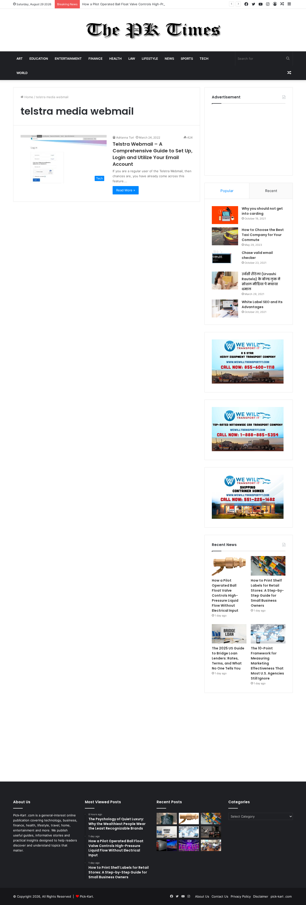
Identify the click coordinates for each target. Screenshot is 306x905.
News (169, 58)
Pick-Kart (86, 896)
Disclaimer (260, 896)
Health (115, 58)
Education (38, 58)
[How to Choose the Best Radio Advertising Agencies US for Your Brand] (211, 832)
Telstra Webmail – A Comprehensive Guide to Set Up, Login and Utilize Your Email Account (152, 154)
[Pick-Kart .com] (153, 30)
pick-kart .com (281, 896)
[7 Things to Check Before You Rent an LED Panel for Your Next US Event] (189, 845)
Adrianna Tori (125, 137)
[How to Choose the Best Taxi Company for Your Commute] (225, 236)
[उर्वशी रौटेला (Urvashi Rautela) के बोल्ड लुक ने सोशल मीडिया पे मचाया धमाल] (225, 280)
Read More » (125, 190)
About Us (202, 896)
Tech (204, 58)
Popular (227, 190)
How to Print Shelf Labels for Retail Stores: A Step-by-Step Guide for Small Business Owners (267, 593)
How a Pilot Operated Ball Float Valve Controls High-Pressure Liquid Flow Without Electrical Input (154, 4)
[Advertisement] (248, 138)
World (21, 73)
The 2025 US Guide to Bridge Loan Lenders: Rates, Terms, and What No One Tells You (228, 658)
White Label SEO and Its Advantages (262, 304)
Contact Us (220, 896)
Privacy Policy (241, 896)
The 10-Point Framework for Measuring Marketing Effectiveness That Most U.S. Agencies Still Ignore (267, 663)
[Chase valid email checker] (225, 259)
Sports (187, 58)
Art (19, 58)
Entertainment (68, 58)
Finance (95, 58)
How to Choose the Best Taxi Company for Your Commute (263, 234)
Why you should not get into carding (262, 211)
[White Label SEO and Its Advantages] (225, 308)
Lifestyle (150, 58)
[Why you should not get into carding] (225, 215)
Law (131, 58)
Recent (271, 190)
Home (28, 97)
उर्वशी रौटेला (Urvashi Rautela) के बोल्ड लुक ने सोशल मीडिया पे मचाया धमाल (261, 281)
